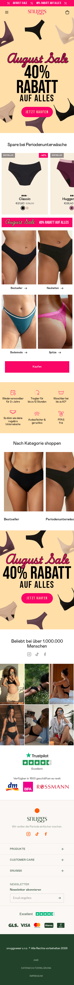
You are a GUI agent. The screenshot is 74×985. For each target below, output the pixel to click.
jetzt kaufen (37, 112)
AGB (36, 960)
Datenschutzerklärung (36, 968)
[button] (67, 12)
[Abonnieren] (59, 898)
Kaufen (37, 366)
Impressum (36, 976)
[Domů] (37, 12)
